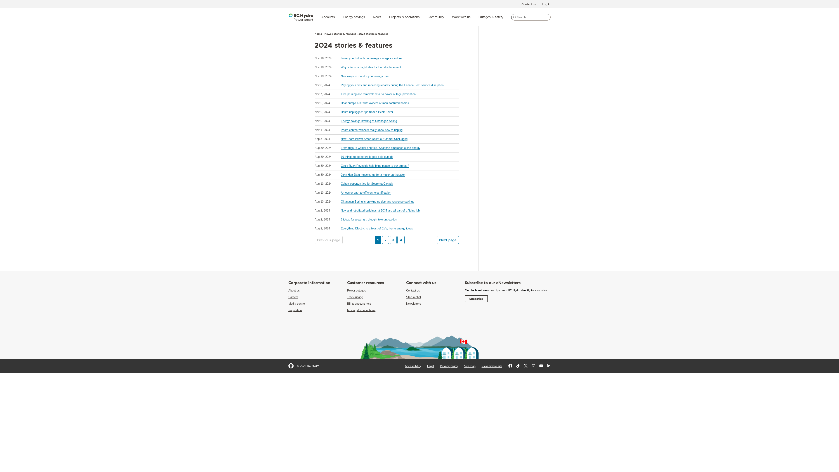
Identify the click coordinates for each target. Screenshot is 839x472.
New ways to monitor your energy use (364, 76)
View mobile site (492, 366)
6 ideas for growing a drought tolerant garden (369, 219)
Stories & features (345, 33)
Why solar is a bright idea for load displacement (371, 67)
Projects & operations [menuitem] (404, 17)
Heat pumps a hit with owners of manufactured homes (375, 103)
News (327, 33)
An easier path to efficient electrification (366, 192)
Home (318, 33)
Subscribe (476, 299)
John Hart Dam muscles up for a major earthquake (373, 174)
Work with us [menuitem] (461, 17)
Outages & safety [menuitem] (490, 17)
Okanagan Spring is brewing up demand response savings (377, 201)
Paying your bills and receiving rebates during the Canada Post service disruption (392, 85)
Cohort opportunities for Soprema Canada (367, 183)
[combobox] (531, 17)
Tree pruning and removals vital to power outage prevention (378, 94)
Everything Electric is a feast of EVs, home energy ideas (377, 228)
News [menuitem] (377, 17)
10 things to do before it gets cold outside (367, 156)
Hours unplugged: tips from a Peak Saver (367, 112)
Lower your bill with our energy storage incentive (371, 58)
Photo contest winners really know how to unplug (371, 130)
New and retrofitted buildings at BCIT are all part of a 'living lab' (380, 210)
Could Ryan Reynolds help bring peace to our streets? (375, 165)
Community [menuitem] (436, 17)
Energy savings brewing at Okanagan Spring (369, 121)
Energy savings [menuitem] (354, 17)
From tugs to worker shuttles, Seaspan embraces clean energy (380, 147)
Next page (447, 240)
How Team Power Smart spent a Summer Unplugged (374, 139)
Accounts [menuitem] (328, 17)
